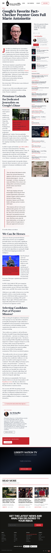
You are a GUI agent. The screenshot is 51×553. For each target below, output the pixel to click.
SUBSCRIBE (45, 3)
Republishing (4, 538)
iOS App (40, 538)
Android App (41, 539)
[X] (43, 550)
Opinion (15, 535)
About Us (3, 534)
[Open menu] (3, 3)
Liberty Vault (28, 538)
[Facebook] (45, 550)
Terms (3, 541)
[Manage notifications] (49, 551)
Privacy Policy (4, 539)
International (28, 541)
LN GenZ (27, 539)
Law (14, 541)
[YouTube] (47, 550)
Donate (40, 535)
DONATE (38, 3)
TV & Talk (15, 538)
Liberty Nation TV (29, 535)
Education (15, 539)
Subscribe (38, 525)
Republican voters (7, 381)
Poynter (26, 70)
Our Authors (3, 535)
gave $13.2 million (24, 146)
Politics (15, 534)
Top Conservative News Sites (31, 534)
